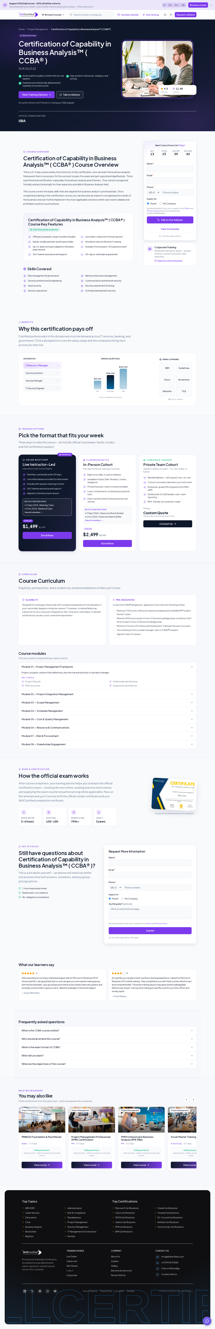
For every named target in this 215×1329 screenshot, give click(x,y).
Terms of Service (90, 1291)
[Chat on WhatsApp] (165, 14)
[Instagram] (47, 1291)
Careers (115, 1261)
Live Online (72, 1256)
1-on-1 (70, 1270)
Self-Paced (72, 1265)
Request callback (186, 14)
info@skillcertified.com (172, 1256)
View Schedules (170, 228)
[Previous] (186, 1099)
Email (150, 175)
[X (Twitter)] (32, 1291)
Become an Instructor (121, 1270)
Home (22, 29)
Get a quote (68, 102)
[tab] (42, 365)
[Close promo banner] (211, 5)
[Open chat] (207, 1321)
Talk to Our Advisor (172, 219)
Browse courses (198, 5)
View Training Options (35, 94)
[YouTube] (55, 1291)
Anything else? (120, 904)
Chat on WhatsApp (170, 1268)
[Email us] (171, 14)
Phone (150, 187)
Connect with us (169, 1274)
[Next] (193, 1099)
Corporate (72, 1275)
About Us (115, 1256)
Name (150, 163)
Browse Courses (53, 14)
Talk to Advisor (71, 94)
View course (40, 1165)
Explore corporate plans (169, 260)
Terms (187, 208)
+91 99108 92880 (169, 1262)
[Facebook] (40, 1291)
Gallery (114, 1265)
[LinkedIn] (24, 1291)
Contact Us (166, 523)
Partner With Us (118, 1275)
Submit (150, 930)
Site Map (130, 1291)
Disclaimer (119, 1291)
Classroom (72, 1261)
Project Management (38, 29)
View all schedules (32, 512)
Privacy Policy (153, 211)
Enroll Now (47, 535)
